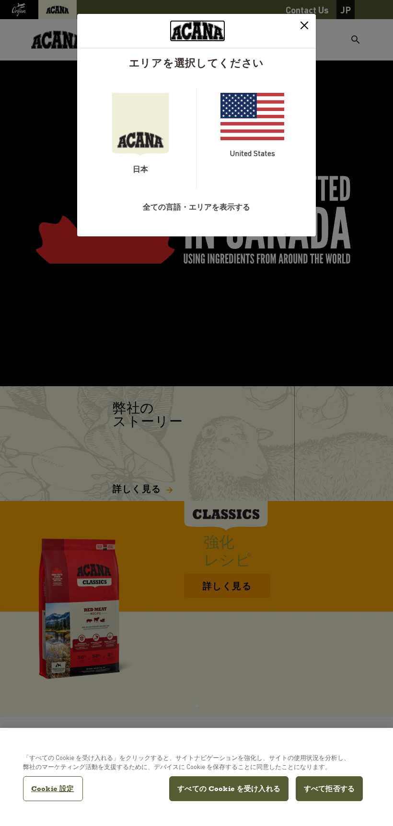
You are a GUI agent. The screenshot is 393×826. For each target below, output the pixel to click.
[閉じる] (304, 25)
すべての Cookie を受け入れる (228, 788)
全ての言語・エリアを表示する (196, 206)
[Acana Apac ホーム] (197, 31)
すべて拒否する (329, 788)
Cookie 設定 (52, 788)
